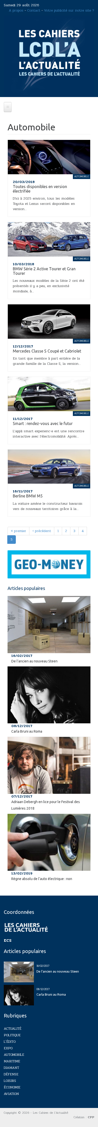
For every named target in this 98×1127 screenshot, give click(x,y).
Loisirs (10, 1080)
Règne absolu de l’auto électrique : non (41, 879)
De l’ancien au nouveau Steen (34, 661)
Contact (33, 10)
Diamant (11, 1067)
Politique (12, 1035)
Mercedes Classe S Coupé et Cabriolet (47, 351)
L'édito (10, 1041)
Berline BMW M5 (28, 496)
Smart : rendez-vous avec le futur (43, 423)
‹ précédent (41, 531)
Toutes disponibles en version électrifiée (40, 188)
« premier (18, 531)
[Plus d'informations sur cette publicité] (49, 564)
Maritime (12, 1061)
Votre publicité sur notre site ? (69, 10)
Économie (12, 1087)
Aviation (11, 1093)
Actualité (12, 1028)
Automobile (14, 1054)
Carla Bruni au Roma (26, 731)
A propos (16, 10)
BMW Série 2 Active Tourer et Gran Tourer (44, 271)
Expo (8, 1048)
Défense (11, 1074)
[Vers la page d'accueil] (49, 56)
